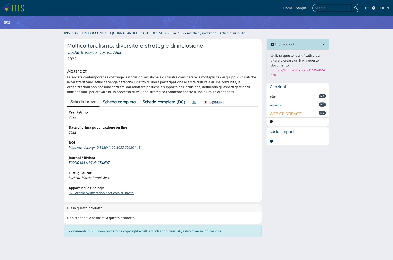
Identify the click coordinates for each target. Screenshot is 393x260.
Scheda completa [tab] (119, 101)
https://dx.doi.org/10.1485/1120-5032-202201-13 (105, 147)
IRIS (67, 33)
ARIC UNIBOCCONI (88, 33)
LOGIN (384, 8)
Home (288, 8)
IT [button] (365, 8)
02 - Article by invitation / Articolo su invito (213, 33)
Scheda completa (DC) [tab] (164, 101)
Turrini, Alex (110, 52)
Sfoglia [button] (301, 8)
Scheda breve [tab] (83, 101)
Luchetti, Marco (82, 52)
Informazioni (284, 44)
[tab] (194, 102)
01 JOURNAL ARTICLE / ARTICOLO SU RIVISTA (142, 33)
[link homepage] (14, 8)
